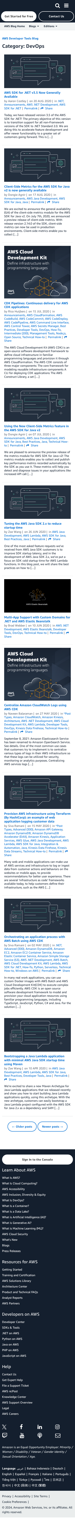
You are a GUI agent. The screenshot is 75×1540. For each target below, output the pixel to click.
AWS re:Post (10, 1391)
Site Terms (41, 1496)
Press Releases (11, 1251)
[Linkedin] (46, 1427)
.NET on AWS (10, 1333)
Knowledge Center (14, 1397)
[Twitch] (11, 1436)
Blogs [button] (33, 26)
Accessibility (22, 1496)
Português (62, 1474)
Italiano (47, 1474)
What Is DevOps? (13, 1200)
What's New (10, 1239)
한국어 (6, 1485)
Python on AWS (12, 1338)
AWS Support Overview (17, 1402)
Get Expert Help (12, 1380)
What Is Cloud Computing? (19, 1183)
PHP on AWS (10, 1350)
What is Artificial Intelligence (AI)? (24, 1217)
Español (20, 1474)
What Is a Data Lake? (15, 1211)
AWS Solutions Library (16, 1280)
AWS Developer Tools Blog (20, 38)
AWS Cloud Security (15, 1234)
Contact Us (9, 1374)
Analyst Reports (12, 1297)
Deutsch (58, 1468)
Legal (5, 1408)
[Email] (64, 1436)
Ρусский (36, 1479)
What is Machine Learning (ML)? (22, 1228)
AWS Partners (11, 1303)
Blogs (5, 1245)
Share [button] (48, 108)
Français (34, 1474)
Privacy (6, 1496)
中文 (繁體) (39, 1485)
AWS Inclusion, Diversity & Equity (24, 1194)
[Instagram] (64, 1427)
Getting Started (12, 1269)
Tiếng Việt (9, 1479)
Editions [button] (50, 26)
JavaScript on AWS (14, 1355)
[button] (18, 16)
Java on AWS (10, 1344)
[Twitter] (11, 1427)
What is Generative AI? (16, 1222)
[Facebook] (29, 1427)
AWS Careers (10, 1413)
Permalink (31, 108)
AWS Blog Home (14, 26)
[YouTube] (29, 1436)
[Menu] (66, 4)
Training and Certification (18, 1275)
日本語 (57, 1479)
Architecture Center (14, 1286)
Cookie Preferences (14, 1501)
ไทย (46, 1479)
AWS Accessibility (13, 1189)
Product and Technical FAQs (20, 1292)
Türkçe (23, 1479)
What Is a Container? (15, 1206)
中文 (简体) (21, 1485)
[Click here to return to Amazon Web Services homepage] (11, 5)
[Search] (57, 4)
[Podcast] (46, 1436)
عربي (20, 1468)
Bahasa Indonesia (38, 1468)
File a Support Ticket (15, 1385)
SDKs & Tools (11, 1327)
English (7, 1474)
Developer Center (13, 1322)
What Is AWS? (11, 1177)
